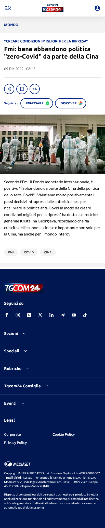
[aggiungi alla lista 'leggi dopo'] (22, 89)
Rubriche (12, 368)
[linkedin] (51, 315)
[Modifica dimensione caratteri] (35, 89)
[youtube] (73, 315)
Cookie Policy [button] (63, 434)
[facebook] (6, 315)
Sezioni (11, 333)
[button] (52, 8)
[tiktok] (85, 315)
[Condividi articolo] (9, 89)
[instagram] (17, 315)
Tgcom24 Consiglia (22, 386)
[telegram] (62, 315)
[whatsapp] (29, 315)
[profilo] (97, 8)
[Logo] (52, 8)
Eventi (10, 403)
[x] (40, 315)
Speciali (11, 351)
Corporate (12, 434)
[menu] (7, 8)
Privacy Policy (15, 443)
